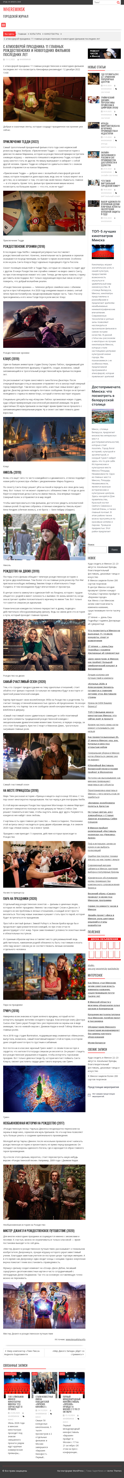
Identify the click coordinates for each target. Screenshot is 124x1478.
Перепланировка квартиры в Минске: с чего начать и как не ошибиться (104, 793)
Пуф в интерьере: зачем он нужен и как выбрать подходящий (102, 847)
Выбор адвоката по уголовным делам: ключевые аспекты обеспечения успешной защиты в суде (110, 208)
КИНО (34, 1374)
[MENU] (3, 25)
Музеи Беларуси (96, 1042)
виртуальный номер (110, 196)
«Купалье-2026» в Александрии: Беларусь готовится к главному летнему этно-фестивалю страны (102, 690)
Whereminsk (14, 9)
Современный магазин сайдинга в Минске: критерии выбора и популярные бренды (103, 868)
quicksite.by (113, 968)
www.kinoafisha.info (75, 1339)
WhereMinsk (25, 59)
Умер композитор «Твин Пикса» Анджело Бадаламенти (22, 1353)
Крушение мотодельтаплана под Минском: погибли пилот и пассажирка (104, 1018)
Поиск (91, 544)
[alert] (104, 1095)
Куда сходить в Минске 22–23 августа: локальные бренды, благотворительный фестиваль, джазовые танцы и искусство (103, 570)
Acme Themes (114, 1470)
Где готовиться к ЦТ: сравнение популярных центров (110, 77)
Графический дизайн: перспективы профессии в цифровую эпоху (109, 102)
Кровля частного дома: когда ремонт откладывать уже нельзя (103, 728)
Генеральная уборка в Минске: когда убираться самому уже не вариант (104, 756)
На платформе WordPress (70, 1470)
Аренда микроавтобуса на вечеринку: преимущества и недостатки (110, 128)
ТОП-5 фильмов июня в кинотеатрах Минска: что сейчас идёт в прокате (16, 1403)
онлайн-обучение (109, 175)
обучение (105, 92)
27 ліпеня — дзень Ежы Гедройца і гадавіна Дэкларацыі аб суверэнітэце (104, 620)
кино (10, 1419)
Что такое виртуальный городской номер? (110, 183)
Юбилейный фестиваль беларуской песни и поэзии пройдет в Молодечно (103, 768)
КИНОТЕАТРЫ (10, 1374)
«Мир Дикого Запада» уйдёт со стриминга (68, 1353)
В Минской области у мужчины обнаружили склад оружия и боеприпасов (104, 1005)
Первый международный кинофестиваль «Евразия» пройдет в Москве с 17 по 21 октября (71, 1404)
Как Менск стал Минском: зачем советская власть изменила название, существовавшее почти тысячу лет (104, 607)
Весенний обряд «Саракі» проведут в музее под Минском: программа (102, 897)
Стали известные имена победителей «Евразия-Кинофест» (44, 1401)
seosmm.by (101, 968)
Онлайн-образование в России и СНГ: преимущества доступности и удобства (109, 159)
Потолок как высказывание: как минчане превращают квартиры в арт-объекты (104, 781)
